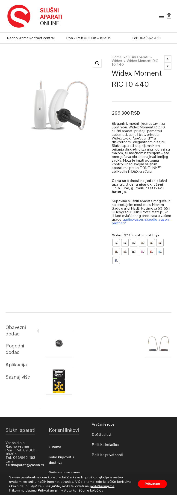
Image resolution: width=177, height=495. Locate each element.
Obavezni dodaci (16, 330)
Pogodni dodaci (15, 348)
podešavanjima (102, 486)
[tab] (22, 330)
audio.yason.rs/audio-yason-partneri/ (141, 221)
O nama (55, 447)
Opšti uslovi (101, 434)
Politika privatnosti (107, 454)
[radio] (116, 242)
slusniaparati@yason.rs (25, 464)
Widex (117, 61)
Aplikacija (16, 364)
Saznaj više (18, 376)
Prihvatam (152, 484)
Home (117, 57)
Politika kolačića (105, 444)
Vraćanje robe (103, 424)
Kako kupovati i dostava (61, 460)
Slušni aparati (137, 57)
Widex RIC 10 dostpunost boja (135, 235)
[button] (97, 63)
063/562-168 (150, 38)
